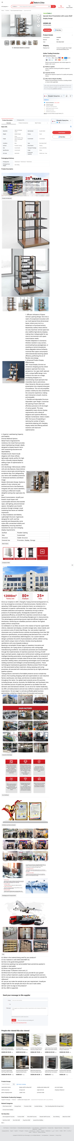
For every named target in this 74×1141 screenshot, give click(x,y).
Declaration (52, 1135)
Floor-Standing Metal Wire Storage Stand (54, 1106)
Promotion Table (27, 1106)
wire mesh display (59, 1087)
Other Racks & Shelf (7, 1106)
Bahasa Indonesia (41, 1132)
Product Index (66, 1127)
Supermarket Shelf (27, 10)
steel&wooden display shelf (43, 1087)
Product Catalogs (22, 1084)
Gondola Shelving (38, 1106)
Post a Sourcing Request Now (19, 1022)
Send (14, 1020)
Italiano (38, 1130)
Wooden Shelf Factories (45, 1116)
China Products (13, 1127)
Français (26, 1130)
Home (2, 10)
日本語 (61, 1130)
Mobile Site (35, 1129)
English (11, 1130)
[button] (45, 123)
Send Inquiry (47, 30)
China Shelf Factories (32, 1116)
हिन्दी (65, 1130)
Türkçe (30, 1132)
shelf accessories (5, 1090)
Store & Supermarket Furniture (16, 10)
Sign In (45, 113)
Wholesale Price (43, 1127)
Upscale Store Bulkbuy (38, 1120)
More (2, 1122)
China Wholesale (35, 1127)
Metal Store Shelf (66, 1116)
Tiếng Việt (35, 1132)
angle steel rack (40, 1090)
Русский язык (32, 1130)
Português (21, 1130)
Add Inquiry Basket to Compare (21, 47)
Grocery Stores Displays (8, 1109)
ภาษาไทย (69, 1130)
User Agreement (45, 1135)
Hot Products (6, 1127)
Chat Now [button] (58, 30)
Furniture (7, 10)
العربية (53, 1130)
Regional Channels (58, 1127)
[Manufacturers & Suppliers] (37, 2)
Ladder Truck (22, 1092)
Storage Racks (17, 1106)
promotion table (40, 1092)
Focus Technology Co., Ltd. (27, 1135)
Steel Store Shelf (6, 1120)
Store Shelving (56, 1116)
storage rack (22, 1090)
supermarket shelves (6, 1087)
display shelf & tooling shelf (25, 1087)
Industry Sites (50, 1127)
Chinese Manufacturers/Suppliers (24, 1127)
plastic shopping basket (6, 1092)
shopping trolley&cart (59, 1090)
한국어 (57, 1130)
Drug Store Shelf (26, 1120)
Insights (39, 1129)
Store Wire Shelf (16, 1120)
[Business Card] (70, 126)
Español (16, 1130)
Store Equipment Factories (8, 1116)
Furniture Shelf (20, 1116)
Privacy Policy (58, 1135)
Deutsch (42, 1130)
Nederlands (48, 1130)
